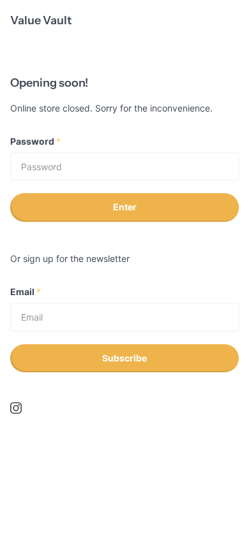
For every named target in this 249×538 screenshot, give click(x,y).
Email (25, 291)
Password (35, 141)
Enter (125, 206)
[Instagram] (16, 408)
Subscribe (124, 358)
